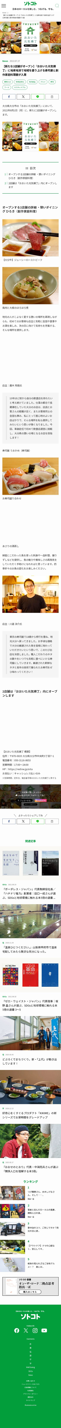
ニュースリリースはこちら (30, 1384)
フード (6, 87)
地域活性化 (20, 82)
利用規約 (30, 1390)
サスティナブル (19, 87)
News (30, 1375)
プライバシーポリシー (30, 1394)
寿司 (52, 82)
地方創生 (32, 82)
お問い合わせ (30, 1381)
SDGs (30, 1371)
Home (4, 12)
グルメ (43, 82)
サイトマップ (30, 1400)
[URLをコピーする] (52, 97)
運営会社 (30, 1397)
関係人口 (7, 82)
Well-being (30, 1367)
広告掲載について (30, 1387)
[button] (9, 97)
